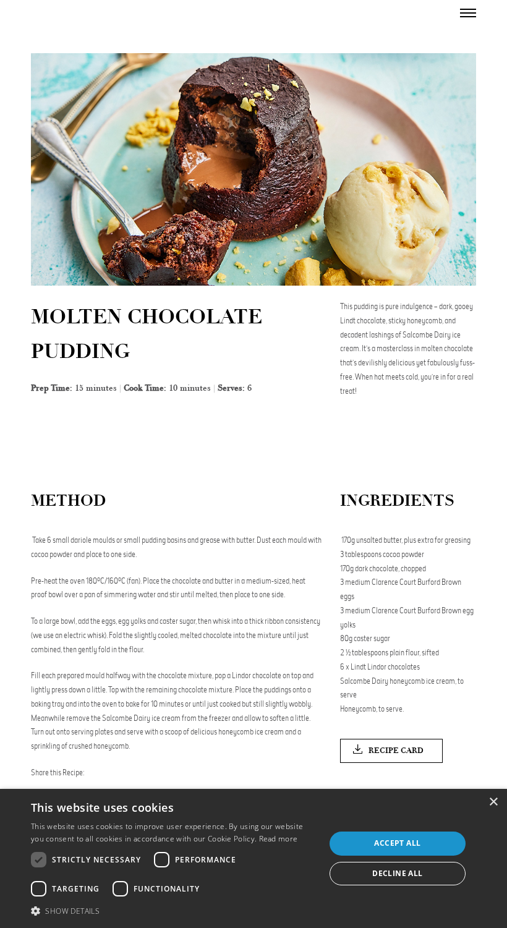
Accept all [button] (397, 843)
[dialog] (253, 858)
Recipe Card (396, 751)
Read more (278, 838)
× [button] (493, 802)
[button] (174, 911)
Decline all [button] (397, 873)
